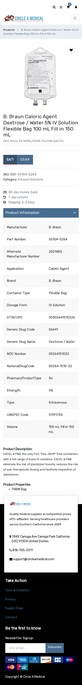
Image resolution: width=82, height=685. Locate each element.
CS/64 (25, 159)
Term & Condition (17, 590)
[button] (71, 50)
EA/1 (10, 159)
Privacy (10, 599)
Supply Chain (14, 608)
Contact (11, 617)
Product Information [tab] (22, 213)
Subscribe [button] (54, 647)
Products (9, 29)
